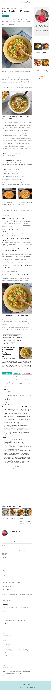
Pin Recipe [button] (27, 373)
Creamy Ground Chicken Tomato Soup (11, 342)
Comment (4, 557)
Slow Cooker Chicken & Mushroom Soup (11, 338)
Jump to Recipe (5, 16)
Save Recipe (17, 373)
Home (3, 4)
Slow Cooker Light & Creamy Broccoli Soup (12, 337)
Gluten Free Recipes (8, 4)
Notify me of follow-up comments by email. (11, 582)
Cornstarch (10, 143)
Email (3, 575)
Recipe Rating (4, 553)
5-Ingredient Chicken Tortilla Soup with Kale (12, 340)
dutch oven (20, 164)
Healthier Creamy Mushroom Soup (10, 343)
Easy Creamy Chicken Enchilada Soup (11, 335)
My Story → (42, 33)
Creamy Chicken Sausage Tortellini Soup (12, 334)
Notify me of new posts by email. (9, 586)
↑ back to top (25, 684)
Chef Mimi (5, 665)
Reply (4, 611)
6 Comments (19, 8)
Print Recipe (7, 373)
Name (3, 570)
